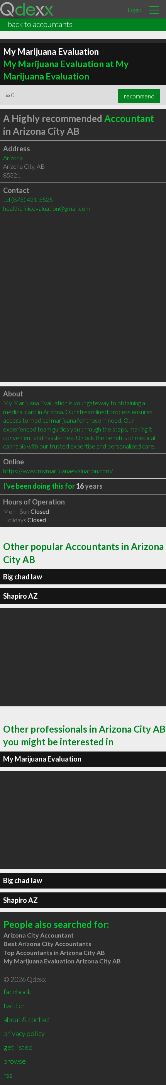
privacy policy (24, 1033)
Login (134, 9)
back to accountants (40, 24)
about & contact (27, 1019)
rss (7, 1075)
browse (14, 1061)
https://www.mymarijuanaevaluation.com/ (58, 470)
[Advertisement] (83, 299)
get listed (17, 1047)
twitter (14, 1005)
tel (28, 199)
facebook (17, 991)
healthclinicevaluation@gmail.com (46, 208)
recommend (139, 96)
